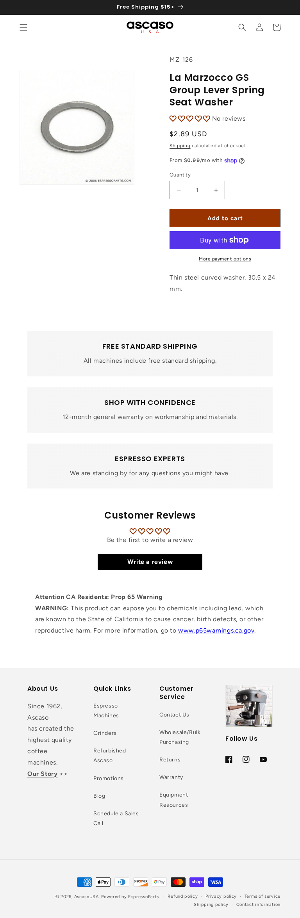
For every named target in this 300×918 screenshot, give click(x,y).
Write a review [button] (150, 561)
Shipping (180, 145)
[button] (23, 27)
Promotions (108, 778)
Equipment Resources (173, 799)
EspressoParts (143, 896)
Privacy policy (221, 896)
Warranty (171, 777)
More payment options (225, 259)
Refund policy (183, 896)
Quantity (180, 175)
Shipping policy (211, 904)
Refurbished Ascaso (109, 755)
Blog (99, 796)
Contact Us (174, 714)
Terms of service (262, 896)
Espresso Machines (106, 710)
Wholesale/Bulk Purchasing (179, 737)
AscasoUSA (86, 896)
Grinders (105, 733)
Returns (169, 759)
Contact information (258, 904)
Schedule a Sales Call (116, 818)
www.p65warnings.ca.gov (216, 630)
